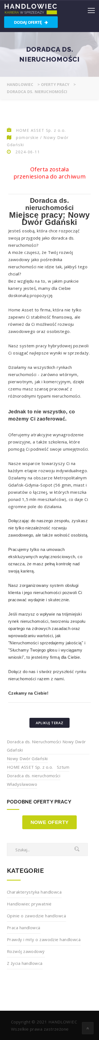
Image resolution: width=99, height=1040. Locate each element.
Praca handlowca (23, 927)
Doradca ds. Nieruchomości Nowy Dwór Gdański (46, 746)
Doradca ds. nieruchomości (33, 775)
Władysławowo (22, 784)
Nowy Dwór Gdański (27, 758)
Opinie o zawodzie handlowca (36, 915)
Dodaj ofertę (28, 22)
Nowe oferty (50, 822)
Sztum (63, 767)
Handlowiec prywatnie (29, 904)
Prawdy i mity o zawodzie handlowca (44, 939)
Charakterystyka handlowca (34, 892)
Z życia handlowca (25, 963)
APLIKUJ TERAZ (50, 722)
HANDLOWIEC (62, 1022)
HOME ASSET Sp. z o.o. (30, 767)
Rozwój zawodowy (26, 951)
